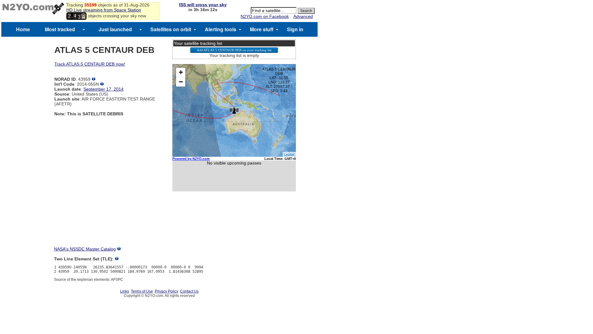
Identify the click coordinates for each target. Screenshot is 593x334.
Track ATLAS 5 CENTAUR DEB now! (89, 64)
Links (124, 291)
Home (23, 29)
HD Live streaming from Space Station (103, 9)
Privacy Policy (166, 291)
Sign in (295, 29)
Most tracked (60, 29)
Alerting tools (220, 29)
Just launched (115, 29)
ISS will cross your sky (203, 4)
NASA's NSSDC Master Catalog (85, 248)
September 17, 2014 (103, 89)
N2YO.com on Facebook (265, 16)
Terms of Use (142, 291)
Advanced (303, 16)
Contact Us (189, 291)
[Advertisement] (234, 224)
